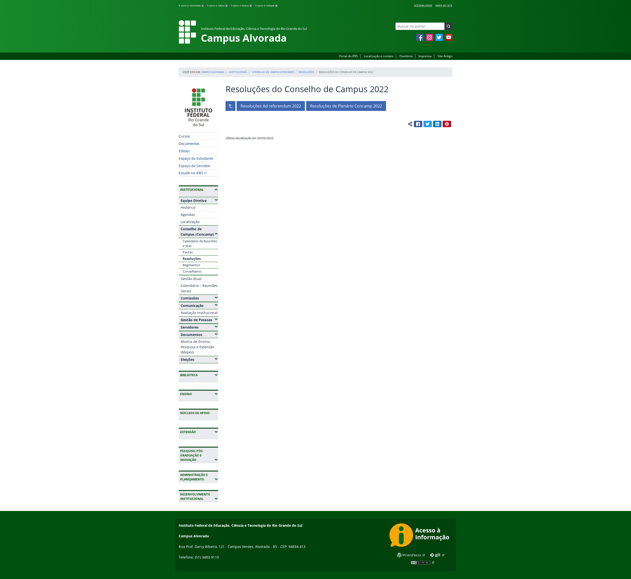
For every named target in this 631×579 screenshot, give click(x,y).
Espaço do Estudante (196, 158)
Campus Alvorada (212, 72)
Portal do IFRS (348, 56)
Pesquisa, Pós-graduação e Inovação (199, 455)
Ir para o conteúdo (191, 5)
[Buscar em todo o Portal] (448, 26)
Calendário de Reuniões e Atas (200, 243)
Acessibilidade (423, 5)
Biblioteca (199, 375)
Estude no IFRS (191, 173)
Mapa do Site (444, 5)
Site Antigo (445, 56)
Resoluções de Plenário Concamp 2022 (346, 106)
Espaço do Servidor (194, 165)
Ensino (199, 394)
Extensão (199, 432)
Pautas (188, 252)
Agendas (188, 214)
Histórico (188, 207)
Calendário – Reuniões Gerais (199, 288)
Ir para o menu (217, 5)
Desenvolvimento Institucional (199, 496)
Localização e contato (378, 56)
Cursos (184, 136)
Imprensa (425, 56)
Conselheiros (192, 271)
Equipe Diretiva (199, 200)
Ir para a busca (241, 5)
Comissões (199, 298)
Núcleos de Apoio (195, 413)
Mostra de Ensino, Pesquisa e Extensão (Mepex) (197, 346)
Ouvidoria (406, 56)
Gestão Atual (191, 278)
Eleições (199, 359)
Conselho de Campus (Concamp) (273, 72)
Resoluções (306, 72)
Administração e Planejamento (199, 477)
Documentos (189, 143)
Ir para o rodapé (266, 5)
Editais (184, 151)
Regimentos (191, 265)
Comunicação (199, 305)
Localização (190, 221)
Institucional (238, 72)
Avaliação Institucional (199, 312)
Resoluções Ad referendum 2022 (271, 106)
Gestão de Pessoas (199, 319)
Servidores (199, 327)
